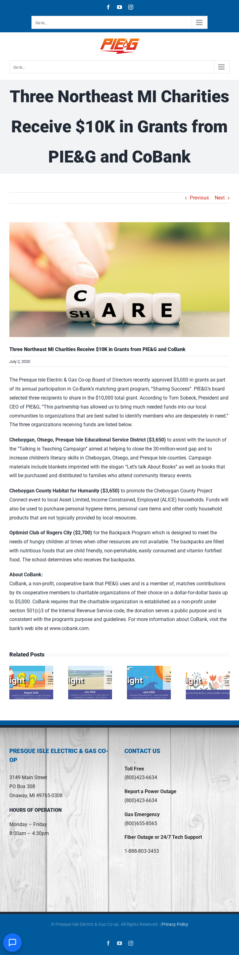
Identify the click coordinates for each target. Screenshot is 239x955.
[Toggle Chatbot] (12, 942)
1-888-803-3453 (141, 851)
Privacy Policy (175, 924)
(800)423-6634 (140, 777)
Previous (199, 198)
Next (220, 198)
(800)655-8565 (140, 823)
